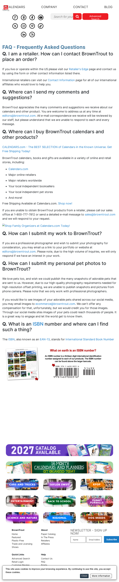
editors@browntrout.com (19, 115)
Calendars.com (18, 169)
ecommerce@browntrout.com (55, 303)
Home (15, 534)
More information (101, 575)
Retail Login (18, 561)
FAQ (43, 561)
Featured (16, 537)
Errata (44, 565)
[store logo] (7, 8)
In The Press (47, 537)
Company (49, 7)
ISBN (38, 324)
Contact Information (61, 80)
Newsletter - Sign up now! (89, 532)
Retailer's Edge (78, 69)
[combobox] (66, 16)
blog (108, 7)
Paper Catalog (48, 534)
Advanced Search (95, 17)
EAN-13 (45, 339)
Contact (80, 7)
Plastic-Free (18, 540)
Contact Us (46, 558)
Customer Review (20, 565)
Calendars (16, 7)
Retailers (45, 540)
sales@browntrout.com (100, 214)
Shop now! (65, 203)
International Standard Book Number (90, 339)
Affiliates (45, 543)
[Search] (77, 16)
